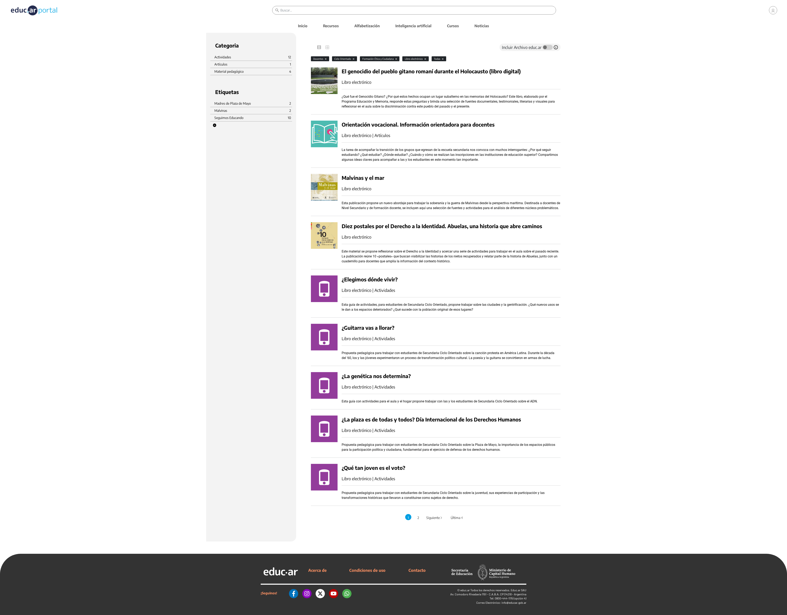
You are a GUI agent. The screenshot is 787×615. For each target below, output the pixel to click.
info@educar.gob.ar (514, 602)
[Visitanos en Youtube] (333, 593)
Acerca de (317, 570)
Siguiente (434, 518)
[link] (773, 10)
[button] (214, 125)
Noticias (481, 25)
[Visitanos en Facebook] (293, 593)
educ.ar (465, 590)
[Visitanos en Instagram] (307, 593)
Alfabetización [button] (367, 25)
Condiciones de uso (367, 570)
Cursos (453, 25)
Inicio (302, 25)
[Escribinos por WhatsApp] (346, 593)
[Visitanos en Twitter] (320, 593)
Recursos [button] (331, 25)
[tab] (319, 47)
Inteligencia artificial (413, 25)
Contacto (417, 570)
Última (457, 518)
